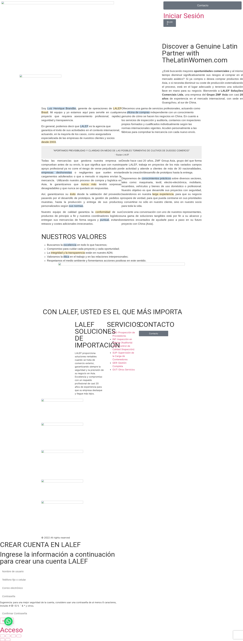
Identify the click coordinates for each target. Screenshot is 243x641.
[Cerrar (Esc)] (18, 636)
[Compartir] (13, 636)
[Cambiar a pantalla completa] (7, 636)
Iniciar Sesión (183, 16)
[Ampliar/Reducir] (2, 636)
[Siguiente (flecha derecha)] (7, 639)
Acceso (11, 630)
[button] (8, 621)
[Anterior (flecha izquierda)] (2, 639)
